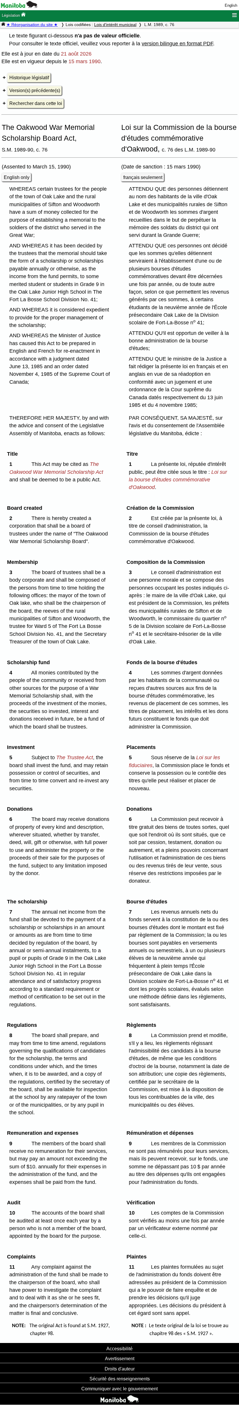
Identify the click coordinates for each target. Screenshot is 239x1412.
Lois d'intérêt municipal (115, 24)
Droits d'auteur (120, 1368)
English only (16, 177)
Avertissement (119, 1358)
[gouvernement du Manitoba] (19, 6)
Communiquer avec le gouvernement (119, 1388)
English (231, 5)
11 (13, 1267)
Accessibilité (119, 1348)
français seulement (142, 177)
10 (13, 1213)
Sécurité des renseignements (119, 1378)
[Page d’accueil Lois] (3, 24)
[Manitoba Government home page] (119, 1400)
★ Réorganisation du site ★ (32, 24)
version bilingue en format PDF (177, 44)
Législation (11, 15)
